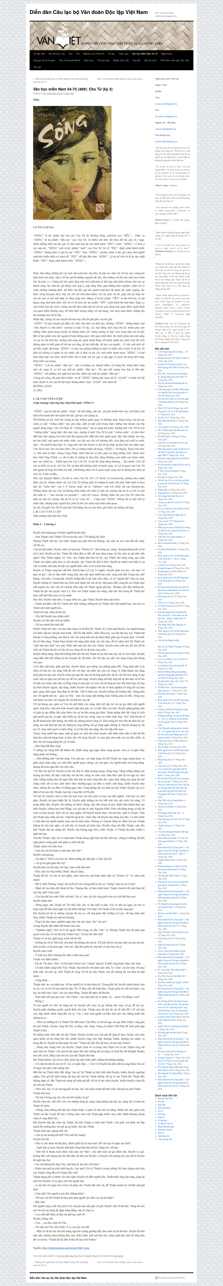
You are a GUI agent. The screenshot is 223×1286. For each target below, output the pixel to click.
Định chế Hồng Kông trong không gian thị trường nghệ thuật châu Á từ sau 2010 (173, 675)
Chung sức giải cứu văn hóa (169, 502)
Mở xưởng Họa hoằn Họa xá (170, 496)
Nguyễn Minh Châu (166, 860)
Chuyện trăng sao (165, 825)
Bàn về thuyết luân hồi (167, 543)
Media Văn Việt (121, 60)
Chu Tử (96, 1255)
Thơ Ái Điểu (163, 747)
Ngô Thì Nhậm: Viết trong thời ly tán (173, 932)
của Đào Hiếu (167, 913)
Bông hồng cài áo (165, 759)
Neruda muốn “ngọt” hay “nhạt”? (171, 681)
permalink (118, 1255)
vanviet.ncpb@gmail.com (165, 129)
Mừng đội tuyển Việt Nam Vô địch (172, 358)
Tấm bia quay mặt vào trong (169, 653)
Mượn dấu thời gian (166, 1126)
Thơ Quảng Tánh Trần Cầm (170, 813)
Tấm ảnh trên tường (166, 694)
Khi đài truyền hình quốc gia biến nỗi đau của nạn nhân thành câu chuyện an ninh (173, 590)
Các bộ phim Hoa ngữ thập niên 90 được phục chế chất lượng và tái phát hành (173, 772)
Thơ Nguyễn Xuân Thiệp (168, 875)
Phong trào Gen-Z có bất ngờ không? (173, 411)
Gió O (160, 1111)
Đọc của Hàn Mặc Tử (171, 976)
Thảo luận (123, 53)
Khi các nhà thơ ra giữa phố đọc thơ (172, 464)
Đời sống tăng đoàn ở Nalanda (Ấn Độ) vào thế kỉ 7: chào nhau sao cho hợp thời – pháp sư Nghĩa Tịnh (172, 615)
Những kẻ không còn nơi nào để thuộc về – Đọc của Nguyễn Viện (174, 718)
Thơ (78, 53)
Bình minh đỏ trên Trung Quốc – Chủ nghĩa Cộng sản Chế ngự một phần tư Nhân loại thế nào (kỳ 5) (173, 991)
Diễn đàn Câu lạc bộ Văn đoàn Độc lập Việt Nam (89, 12)
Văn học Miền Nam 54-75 (144, 53)
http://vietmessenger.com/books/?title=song (65, 1247)
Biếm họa (89, 60)
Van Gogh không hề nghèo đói (170, 515)
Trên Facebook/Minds (69, 60)
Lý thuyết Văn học (165, 1123)
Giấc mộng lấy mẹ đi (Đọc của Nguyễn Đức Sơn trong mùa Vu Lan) (173, 392)
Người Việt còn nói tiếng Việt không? (173, 1026)
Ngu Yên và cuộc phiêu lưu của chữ (173, 443)
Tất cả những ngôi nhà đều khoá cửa (173, 430)
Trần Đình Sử (163, 1136)
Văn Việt (70, 93)
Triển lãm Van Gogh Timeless (170, 537)
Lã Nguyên (162, 1120)
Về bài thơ (169, 606)
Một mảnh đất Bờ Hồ (166, 421)
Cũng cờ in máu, (171, 741)
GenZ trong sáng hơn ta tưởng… (171, 352)
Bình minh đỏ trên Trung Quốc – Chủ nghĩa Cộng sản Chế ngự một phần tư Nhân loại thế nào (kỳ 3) (173, 1082)
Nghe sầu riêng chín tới (167, 944)
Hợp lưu (161, 1117)
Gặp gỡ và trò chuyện (44, 60)
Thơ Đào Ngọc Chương (168, 436)
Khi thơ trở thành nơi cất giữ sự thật (172, 982)
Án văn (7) (162, 417)
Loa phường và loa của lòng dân (171, 665)
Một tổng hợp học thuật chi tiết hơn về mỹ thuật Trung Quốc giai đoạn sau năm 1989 (173, 452)
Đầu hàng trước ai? (166, 596)
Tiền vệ (161, 1133)
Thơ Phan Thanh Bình (167, 549)
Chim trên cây (163, 766)
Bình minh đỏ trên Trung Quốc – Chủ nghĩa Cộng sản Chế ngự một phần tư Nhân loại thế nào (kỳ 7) (173, 922)
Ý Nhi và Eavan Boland (168, 471)
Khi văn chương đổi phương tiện (171, 383)
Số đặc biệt (39, 53)
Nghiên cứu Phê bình (94, 53)
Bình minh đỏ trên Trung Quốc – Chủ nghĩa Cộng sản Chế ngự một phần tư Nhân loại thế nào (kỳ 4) (173, 1042)
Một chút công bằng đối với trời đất (172, 458)
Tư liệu (111, 53)
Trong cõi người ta (165, 1057)
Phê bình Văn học (165, 1130)
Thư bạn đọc (103, 60)
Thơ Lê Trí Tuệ (164, 408)
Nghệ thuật (166, 53)
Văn (70, 53)
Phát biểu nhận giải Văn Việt (174, 60)
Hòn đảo (161, 477)
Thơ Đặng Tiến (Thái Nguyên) (170, 624)
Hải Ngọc (162, 1114)
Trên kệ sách (150, 60)
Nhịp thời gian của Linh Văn (169, 819)
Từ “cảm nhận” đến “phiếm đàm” (171, 970)
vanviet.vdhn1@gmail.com (166, 141)
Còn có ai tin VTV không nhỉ (170, 521)
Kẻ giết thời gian (164, 568)
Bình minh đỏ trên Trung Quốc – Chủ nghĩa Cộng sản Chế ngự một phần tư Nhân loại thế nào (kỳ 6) (173, 960)
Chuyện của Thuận (165, 806)
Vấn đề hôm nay (56, 53)
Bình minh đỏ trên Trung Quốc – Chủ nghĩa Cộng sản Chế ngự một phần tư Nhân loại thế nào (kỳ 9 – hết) (173, 850)
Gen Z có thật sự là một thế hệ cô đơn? (174, 508)
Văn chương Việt (165, 1139)
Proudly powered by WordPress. (172, 1278)
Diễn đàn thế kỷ (164, 1108)
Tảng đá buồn (163, 493)
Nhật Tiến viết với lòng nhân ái (170, 800)
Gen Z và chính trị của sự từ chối (171, 659)
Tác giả (37, 67)
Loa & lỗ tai (163, 565)
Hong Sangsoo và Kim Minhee (171, 571)
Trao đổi (136, 60)
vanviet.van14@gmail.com (166, 104)
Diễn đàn (161, 1105)
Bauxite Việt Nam (165, 1098)
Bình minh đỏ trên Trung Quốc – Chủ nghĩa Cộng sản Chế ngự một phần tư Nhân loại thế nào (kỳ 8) (173, 894)
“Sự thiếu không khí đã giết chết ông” (173, 832)
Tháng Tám (162, 490)
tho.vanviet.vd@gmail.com (166, 116)
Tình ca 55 (162, 603)
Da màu (161, 1101)
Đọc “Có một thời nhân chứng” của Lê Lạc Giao (121, 78)
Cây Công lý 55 (164, 427)
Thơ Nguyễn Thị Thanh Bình (170, 1073)
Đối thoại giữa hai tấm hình (169, 1032)
